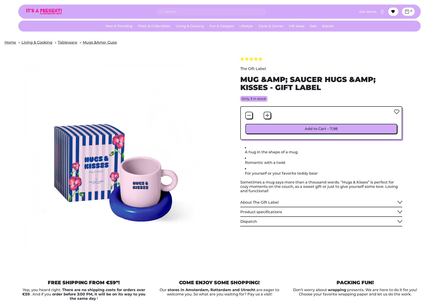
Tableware (67, 42)
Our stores (367, 12)
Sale (313, 26)
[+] (267, 115)
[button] (251, 59)
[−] (249, 115)
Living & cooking (36, 42)
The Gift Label (253, 68)
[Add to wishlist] (397, 112)
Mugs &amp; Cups (100, 42)
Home (10, 42)
